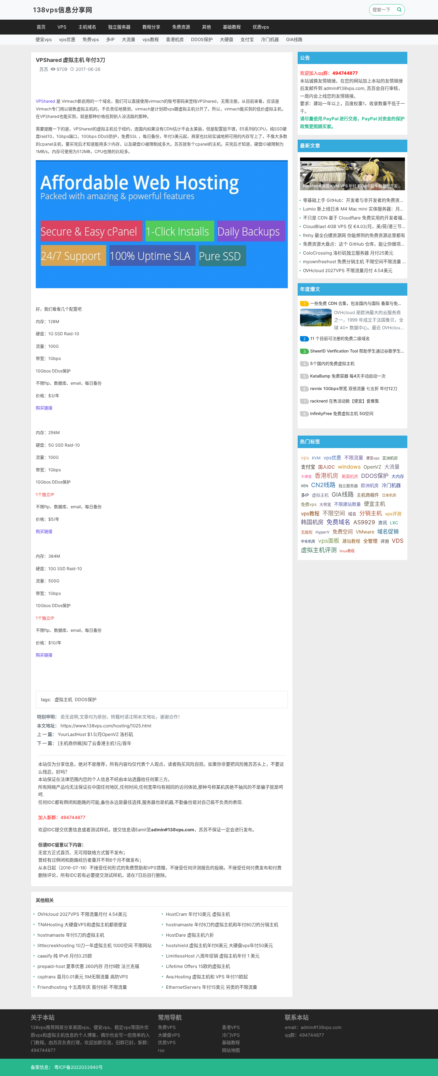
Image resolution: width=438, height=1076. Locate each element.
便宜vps (43, 39)
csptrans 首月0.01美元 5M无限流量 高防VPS (83, 977)
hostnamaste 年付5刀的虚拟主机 (71, 935)
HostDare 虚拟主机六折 (190, 935)
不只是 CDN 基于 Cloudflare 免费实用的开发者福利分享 (359, 218)
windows (349, 467)
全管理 (370, 541)
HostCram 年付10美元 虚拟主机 (198, 914)
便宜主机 (374, 504)
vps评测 (393, 514)
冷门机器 (270, 39)
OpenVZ (372, 467)
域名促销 (388, 531)
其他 (206, 27)
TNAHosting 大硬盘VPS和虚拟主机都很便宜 (82, 924)
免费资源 (181, 27)
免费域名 (338, 522)
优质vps (261, 27)
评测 (384, 541)
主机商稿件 (368, 495)
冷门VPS (231, 1035)
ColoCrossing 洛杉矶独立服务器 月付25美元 (348, 253)
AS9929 (364, 522)
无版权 (307, 532)
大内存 (398, 476)
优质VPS (167, 1042)
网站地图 (231, 1050)
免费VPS (167, 1027)
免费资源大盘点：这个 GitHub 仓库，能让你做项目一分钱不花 (365, 244)
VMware (365, 532)
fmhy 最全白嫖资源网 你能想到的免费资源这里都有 (354, 235)
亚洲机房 (390, 458)
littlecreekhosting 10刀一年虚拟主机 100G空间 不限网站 (95, 945)
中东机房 (308, 541)
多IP (110, 39)
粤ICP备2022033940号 (78, 1067)
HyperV (323, 532)
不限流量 (353, 458)
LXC (394, 522)
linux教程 (347, 551)
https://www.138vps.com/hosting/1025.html (105, 726)
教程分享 (151, 27)
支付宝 (247, 39)
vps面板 (328, 540)
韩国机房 (312, 522)
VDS (397, 540)
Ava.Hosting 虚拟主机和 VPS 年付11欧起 (207, 977)
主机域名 (87, 27)
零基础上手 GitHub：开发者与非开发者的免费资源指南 (358, 200)
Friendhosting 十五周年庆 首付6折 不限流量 (82, 987)
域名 (352, 513)
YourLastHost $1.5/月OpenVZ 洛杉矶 (95, 734)
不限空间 (333, 513)
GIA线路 (294, 39)
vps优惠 (67, 39)
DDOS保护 (202, 39)
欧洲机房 (370, 485)
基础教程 (232, 27)
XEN (304, 486)
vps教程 (150, 39)
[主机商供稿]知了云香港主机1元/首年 (94, 743)
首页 (41, 27)
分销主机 (370, 513)
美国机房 (349, 476)
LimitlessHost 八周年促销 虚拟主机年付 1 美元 (213, 956)
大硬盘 (226, 39)
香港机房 (175, 39)
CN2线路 (323, 485)
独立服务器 (119, 27)
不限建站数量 (347, 504)
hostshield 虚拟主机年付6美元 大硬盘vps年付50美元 (219, 945)
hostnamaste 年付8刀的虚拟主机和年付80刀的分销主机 (222, 924)
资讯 (382, 522)
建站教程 (351, 541)
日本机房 (389, 495)
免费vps (91, 39)
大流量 (128, 39)
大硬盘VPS (169, 1035)
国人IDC (326, 467)
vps (305, 458)
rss (161, 1050)
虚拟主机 (64, 699)
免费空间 (343, 532)
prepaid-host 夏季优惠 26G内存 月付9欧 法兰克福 (88, 966)
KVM (316, 458)
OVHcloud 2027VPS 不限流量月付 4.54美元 (82, 914)
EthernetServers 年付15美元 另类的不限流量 (211, 987)
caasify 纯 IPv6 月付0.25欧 (65, 956)
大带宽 (325, 504)
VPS (62, 27)
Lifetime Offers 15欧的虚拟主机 (198, 966)
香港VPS (231, 1027)
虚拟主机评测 (319, 550)
